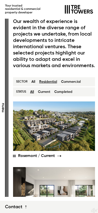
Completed (63, 92)
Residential (48, 82)
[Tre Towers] (79, 9)
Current (44, 92)
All (33, 82)
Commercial (71, 82)
